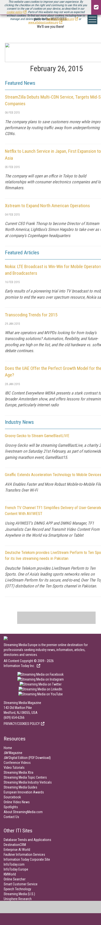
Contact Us (11, 817)
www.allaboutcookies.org (43, 22)
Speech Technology (17, 889)
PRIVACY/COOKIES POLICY (22, 724)
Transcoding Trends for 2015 (31, 315)
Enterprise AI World (17, 850)
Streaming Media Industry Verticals (28, 782)
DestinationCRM (15, 845)
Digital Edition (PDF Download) (27, 758)
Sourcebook (12, 797)
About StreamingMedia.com (23, 812)
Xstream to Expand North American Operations (47, 205)
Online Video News (17, 802)
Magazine (13, 753)
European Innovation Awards (24, 792)
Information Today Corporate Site (27, 859)
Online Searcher (14, 879)
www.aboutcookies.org (60, 19)
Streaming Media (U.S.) (19, 894)
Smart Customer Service (21, 884)
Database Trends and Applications (27, 840)
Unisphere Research (18, 899)
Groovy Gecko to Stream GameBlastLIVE (37, 435)
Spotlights (11, 807)
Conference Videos (17, 763)
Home (8, 748)
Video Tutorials (14, 768)
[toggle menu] (92, 19)
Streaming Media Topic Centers (25, 777)
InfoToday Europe (16, 869)
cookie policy (14, 12)
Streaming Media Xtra (18, 772)
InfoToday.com (14, 864)
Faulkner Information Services (24, 854)
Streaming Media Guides (20, 787)
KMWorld (10, 874)
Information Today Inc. (20, 666)
